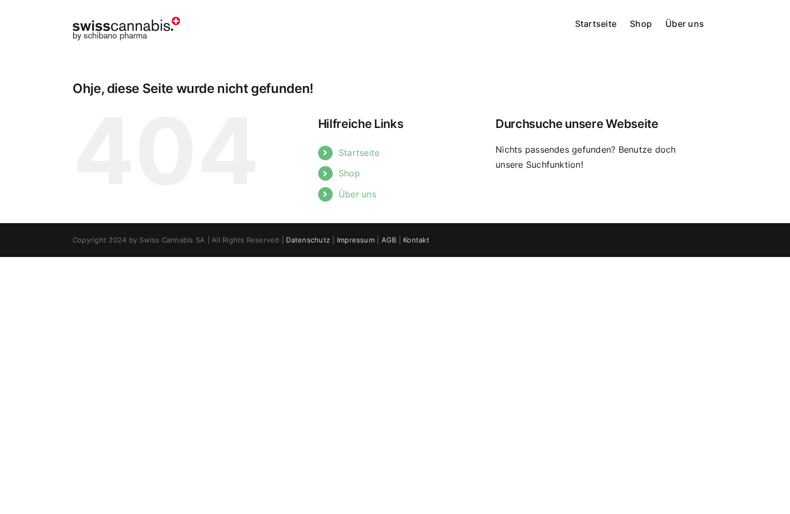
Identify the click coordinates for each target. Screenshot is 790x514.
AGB (389, 239)
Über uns (357, 194)
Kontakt (416, 239)
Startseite (359, 152)
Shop (349, 173)
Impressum (356, 239)
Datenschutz (308, 239)
